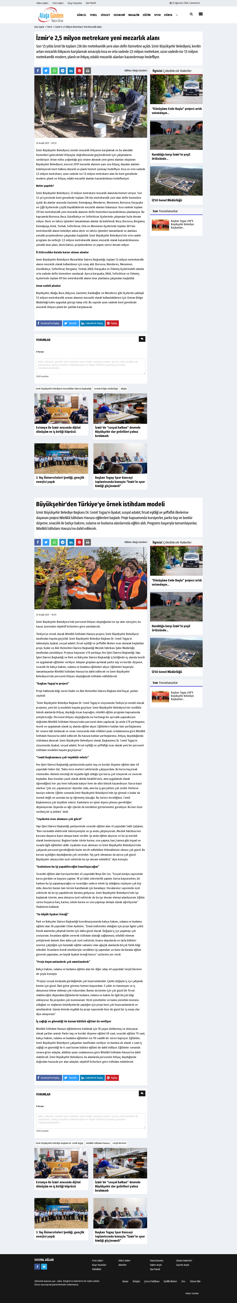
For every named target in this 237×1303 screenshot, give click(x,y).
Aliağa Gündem (140, 70)
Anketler (122, 1264)
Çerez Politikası (151, 1281)
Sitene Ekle (195, 1281)
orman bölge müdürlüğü (106, 388)
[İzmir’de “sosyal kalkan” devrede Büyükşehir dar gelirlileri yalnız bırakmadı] (120, 408)
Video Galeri (124, 1260)
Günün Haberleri (184, 1260)
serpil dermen (119, 1143)
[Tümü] (177, 14)
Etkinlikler (96, 1269)
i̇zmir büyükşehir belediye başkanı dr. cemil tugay (59, 1143)
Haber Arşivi (156, 1264)
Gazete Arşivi (182, 1264)
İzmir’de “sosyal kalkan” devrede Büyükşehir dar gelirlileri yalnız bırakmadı (118, 432)
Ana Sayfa (39, 26)
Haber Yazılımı (192, 1293)
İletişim (136, 1281)
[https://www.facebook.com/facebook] (37, 1267)
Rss (183, 1281)
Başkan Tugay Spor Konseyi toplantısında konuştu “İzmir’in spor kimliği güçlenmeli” (120, 482)
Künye (125, 1281)
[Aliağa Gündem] (53, 14)
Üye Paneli (91, 3)
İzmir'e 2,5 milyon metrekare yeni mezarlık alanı (78, 26)
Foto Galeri (97, 1260)
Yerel (49, 26)
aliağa (124, 388)
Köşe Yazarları (99, 1264)
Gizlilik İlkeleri (170, 1281)
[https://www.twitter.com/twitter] (44, 1267)
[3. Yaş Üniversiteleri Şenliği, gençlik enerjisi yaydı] (61, 458)
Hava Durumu (156, 1260)
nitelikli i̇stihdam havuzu (98, 1143)
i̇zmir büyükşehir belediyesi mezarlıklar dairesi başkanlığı (63, 388)
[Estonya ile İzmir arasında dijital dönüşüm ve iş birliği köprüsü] (61, 408)
